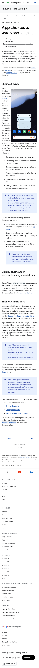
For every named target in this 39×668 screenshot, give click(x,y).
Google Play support (8, 615)
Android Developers (8, 16)
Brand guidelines (21, 653)
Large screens (6, 537)
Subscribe (28, 658)
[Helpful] (14, 22)
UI (27, 9)
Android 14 (5, 568)
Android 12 (5, 575)
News (3, 496)
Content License (25, 458)
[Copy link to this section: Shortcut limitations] (27, 302)
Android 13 (5, 572)
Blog (3, 499)
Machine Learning (8, 515)
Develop (5, 9)
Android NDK (6, 600)
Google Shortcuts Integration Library (22, 316)
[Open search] (24, 2)
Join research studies (8, 619)
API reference (6, 594)
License (11, 653)
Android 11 (5, 578)
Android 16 (5, 562)
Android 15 (5, 565)
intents (4, 98)
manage (8, 70)
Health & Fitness (7, 518)
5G (3, 528)
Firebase (4, 639)
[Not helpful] (17, 22)
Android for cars (7, 547)
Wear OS (5, 540)
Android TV (5, 550)
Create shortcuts (12, 406)
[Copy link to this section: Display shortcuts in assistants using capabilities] (4, 278)
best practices (11, 73)
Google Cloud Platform (9, 642)
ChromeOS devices (8, 543)
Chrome (4, 635)
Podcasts (5, 503)
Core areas (17, 9)
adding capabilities (25, 293)
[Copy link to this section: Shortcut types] (22, 84)
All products (6, 645)
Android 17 (5, 559)
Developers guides (8, 590)
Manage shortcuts (13, 410)
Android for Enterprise (9, 486)
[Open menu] (3, 2)
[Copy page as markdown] (28, 33)
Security (4, 490)
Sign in (34, 2)
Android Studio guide (9, 587)
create (33, 68)
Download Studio (7, 597)
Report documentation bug (11, 612)
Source (4, 493)
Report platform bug (8, 609)
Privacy (4, 525)
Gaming (4, 511)
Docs (5, 18)
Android (4, 483)
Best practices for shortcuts (17, 414)
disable (4, 372)
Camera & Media (7, 521)
